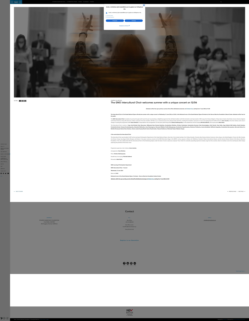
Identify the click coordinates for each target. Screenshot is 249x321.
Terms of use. (43, 319)
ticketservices (189, 108)
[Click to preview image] (129, 52)
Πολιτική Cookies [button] (110, 15)
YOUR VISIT (3, 171)
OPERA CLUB (4, 144)
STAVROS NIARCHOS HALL (59, 1)
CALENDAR (86, 1)
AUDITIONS (3, 156)
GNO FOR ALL (4, 161)
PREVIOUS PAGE (232, 191)
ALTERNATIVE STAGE (72, 1)
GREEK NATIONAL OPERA (5, 149)
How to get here (240, 271)
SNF (2, 166)
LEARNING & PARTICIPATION (4, 159)
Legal (47, 319)
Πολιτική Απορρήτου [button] (110, 17)
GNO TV (2, 146)
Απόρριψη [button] (115, 20)
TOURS (80, 1)
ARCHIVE (3, 168)
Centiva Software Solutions (239, 319)
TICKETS (92, 1)
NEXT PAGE (240, 191)
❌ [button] (144, 5)
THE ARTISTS (4, 151)
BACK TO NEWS (19, 191)
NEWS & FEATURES (5, 154)
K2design (225, 319)
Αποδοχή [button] (134, 20)
